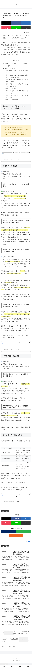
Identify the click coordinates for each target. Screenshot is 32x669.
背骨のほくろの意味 (10, 68)
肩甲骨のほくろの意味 (10, 88)
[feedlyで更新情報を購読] (23, 531)
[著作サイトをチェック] (8, 531)
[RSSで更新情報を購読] (16, 535)
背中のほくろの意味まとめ (11, 99)
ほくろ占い (5, 511)
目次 (13, 60)
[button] (26, 27)
